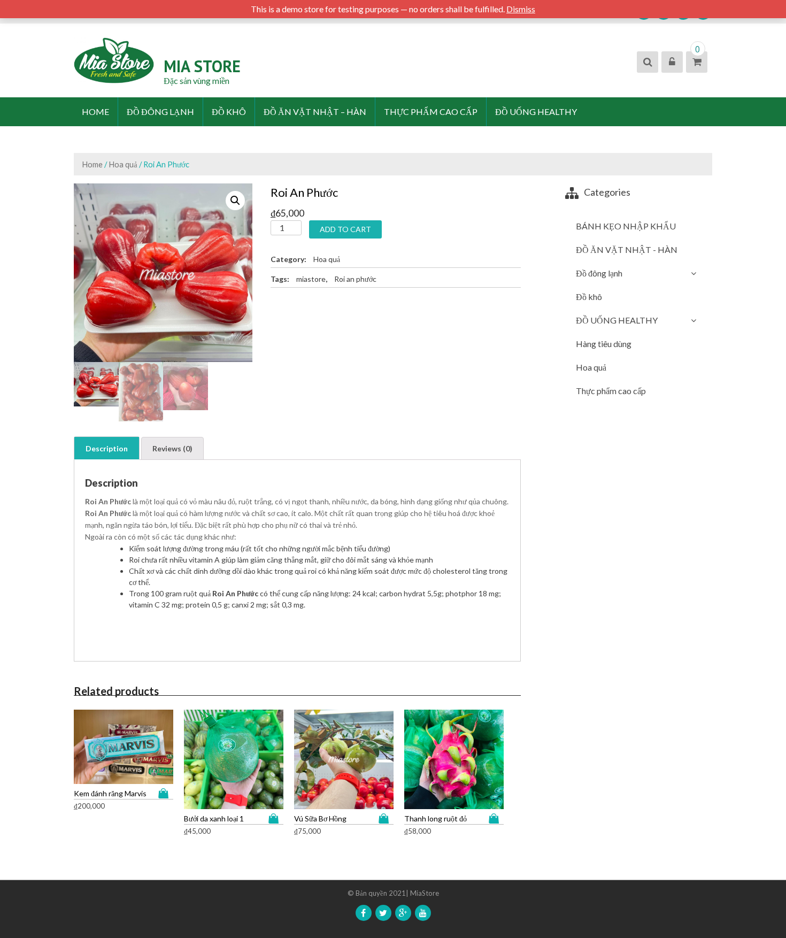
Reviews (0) (172, 448)
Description (107, 448)
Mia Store (202, 66)
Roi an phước (355, 278)
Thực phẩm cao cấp (430, 111)
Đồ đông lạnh (160, 111)
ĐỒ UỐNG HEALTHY (536, 111)
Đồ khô (229, 111)
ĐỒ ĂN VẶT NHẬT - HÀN (626, 249)
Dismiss (520, 9)
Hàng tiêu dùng (603, 344)
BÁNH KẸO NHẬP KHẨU (626, 226)
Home (95, 111)
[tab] (107, 448)
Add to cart (345, 229)
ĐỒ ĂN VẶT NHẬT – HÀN (315, 111)
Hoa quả (123, 164)
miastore (311, 278)
